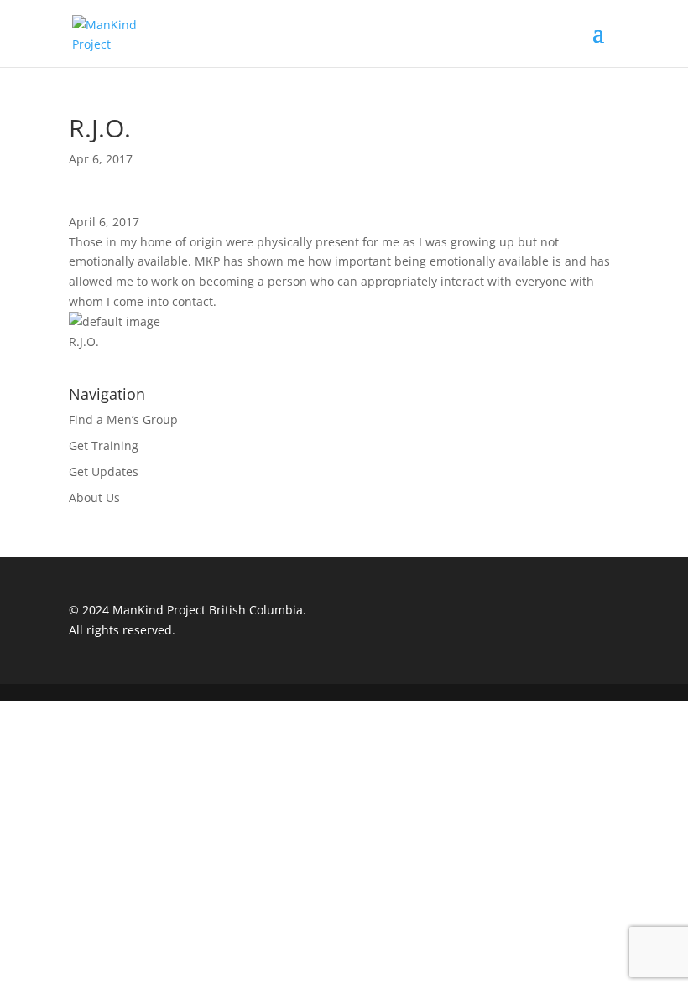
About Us (94, 497)
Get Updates (103, 471)
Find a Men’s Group (123, 419)
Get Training (103, 445)
